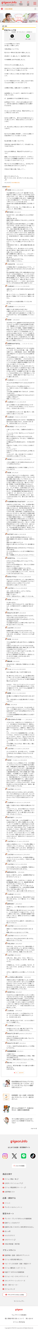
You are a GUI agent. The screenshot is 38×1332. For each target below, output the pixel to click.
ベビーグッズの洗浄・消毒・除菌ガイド (18, 1264)
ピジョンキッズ (10, 1289)
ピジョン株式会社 (19, 1322)
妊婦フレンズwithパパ (12, 1223)
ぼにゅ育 (7, 1231)
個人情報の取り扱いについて (14, 1318)
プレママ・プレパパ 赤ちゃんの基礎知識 (18, 1218)
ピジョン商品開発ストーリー (14, 1187)
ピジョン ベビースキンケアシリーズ (16, 1276)
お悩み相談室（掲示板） (13, 1244)
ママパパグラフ (10, 1235)
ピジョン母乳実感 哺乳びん (14, 1259)
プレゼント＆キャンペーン (13, 1207)
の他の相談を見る (15, 182)
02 (16, 1072)
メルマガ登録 (20, 1166)
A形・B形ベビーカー (11, 1285)
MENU (35, 8)
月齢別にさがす (21, 4)
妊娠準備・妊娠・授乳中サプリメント (17, 1255)
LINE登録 (28, 4)
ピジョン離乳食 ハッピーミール (15, 1268)
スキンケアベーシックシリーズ (15, 1281)
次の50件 (21, 1072)
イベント (7, 1203)
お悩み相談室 (8, 9)
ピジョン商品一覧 (10, 1179)
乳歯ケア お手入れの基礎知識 (14, 1272)
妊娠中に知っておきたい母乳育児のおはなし (19, 1227)
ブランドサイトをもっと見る (15, 1295)
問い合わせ (29, 1318)
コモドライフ (9, 1240)
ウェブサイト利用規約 (19, 1315)
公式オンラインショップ (13, 1183)
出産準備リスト (10, 1192)
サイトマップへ (19, 1301)
